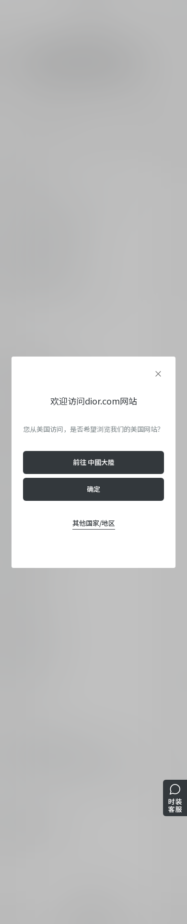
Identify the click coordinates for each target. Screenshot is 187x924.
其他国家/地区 (93, 523)
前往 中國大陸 (94, 462)
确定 (93, 489)
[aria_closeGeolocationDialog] (158, 374)
